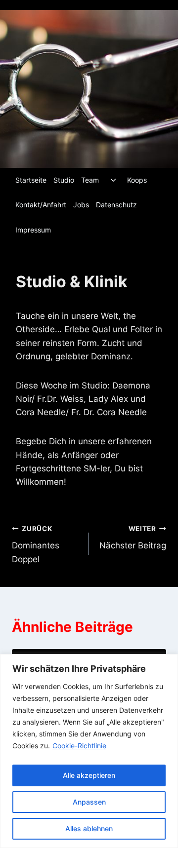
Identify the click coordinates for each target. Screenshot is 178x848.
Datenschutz (116, 204)
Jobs (81, 204)
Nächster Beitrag (132, 538)
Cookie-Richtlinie (79, 745)
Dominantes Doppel (35, 544)
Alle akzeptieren (89, 775)
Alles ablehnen (89, 828)
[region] (89, 751)
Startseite (30, 180)
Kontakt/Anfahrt (40, 204)
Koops (137, 180)
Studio (63, 180)
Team (90, 180)
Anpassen (89, 802)
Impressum (33, 230)
